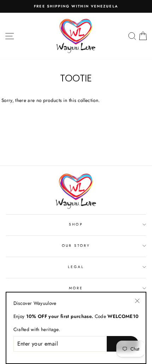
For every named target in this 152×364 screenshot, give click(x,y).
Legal (76, 266)
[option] (76, 6)
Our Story (76, 245)
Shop (76, 224)
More (76, 288)
